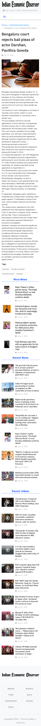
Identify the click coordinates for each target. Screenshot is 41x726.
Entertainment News (19, 25)
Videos (11, 707)
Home (4, 25)
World (11, 695)
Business (29, 689)
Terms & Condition (27, 719)
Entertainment (11, 701)
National (11, 689)
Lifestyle (29, 701)
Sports (29, 695)
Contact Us (20, 723)
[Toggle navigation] (4, 17)
